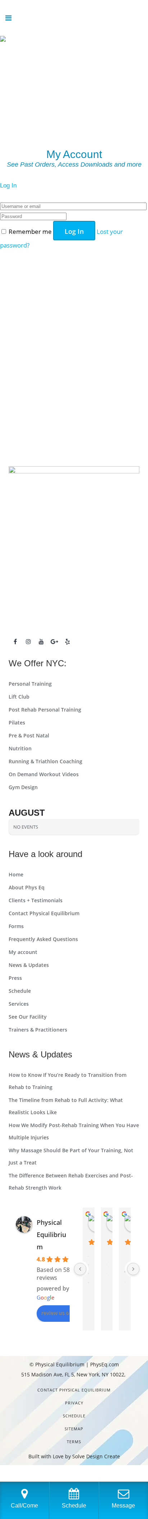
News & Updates (29, 965)
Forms (16, 926)
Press (15, 977)
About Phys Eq (27, 887)
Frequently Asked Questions (43, 939)
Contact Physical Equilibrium (44, 913)
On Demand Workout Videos (44, 774)
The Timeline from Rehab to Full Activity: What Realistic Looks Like (66, 1106)
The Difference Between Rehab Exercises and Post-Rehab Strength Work (71, 1181)
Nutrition (20, 748)
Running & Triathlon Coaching (45, 761)
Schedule (20, 990)
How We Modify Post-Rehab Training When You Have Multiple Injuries (74, 1131)
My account (23, 952)
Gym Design (23, 787)
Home (16, 874)
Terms (74, 1441)
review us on (56, 1312)
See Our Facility (28, 1016)
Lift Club (19, 696)
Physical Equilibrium (51, 1234)
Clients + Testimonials (36, 900)
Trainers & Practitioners (38, 1029)
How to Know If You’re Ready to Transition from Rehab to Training (67, 1080)
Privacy (74, 1402)
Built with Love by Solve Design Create (74, 1456)
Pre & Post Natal (29, 735)
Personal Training (30, 683)
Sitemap (74, 1428)
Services (19, 1003)
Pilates (17, 722)
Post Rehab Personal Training (45, 709)
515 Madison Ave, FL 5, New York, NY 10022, (74, 1374)
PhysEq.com (104, 1364)
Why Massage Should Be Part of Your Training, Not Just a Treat (71, 1156)
